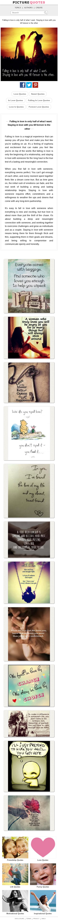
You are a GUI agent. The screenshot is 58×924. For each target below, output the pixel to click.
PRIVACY (36, 918)
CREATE (39, 8)
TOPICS (18, 8)
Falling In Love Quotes (39, 100)
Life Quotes (15, 887)
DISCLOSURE (19, 918)
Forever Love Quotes (39, 107)
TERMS (28, 918)
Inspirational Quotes (43, 914)
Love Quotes (20, 94)
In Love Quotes (15, 100)
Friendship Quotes (15, 860)
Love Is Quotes (16, 107)
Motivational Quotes (15, 914)
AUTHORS (28, 8)
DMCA (44, 918)
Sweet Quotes (37, 94)
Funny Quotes (43, 887)
